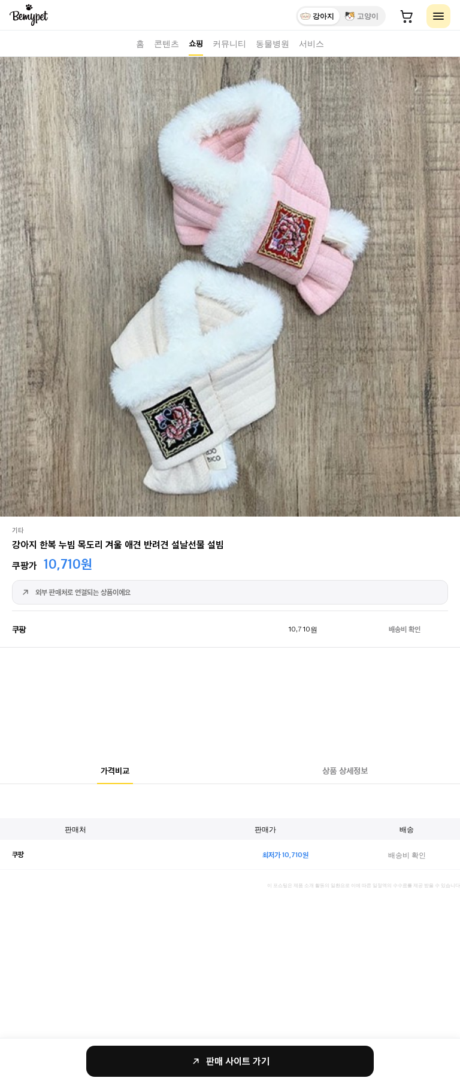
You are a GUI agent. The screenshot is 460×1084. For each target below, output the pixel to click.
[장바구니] (407, 16)
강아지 (323, 16)
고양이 (368, 16)
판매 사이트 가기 (238, 1061)
